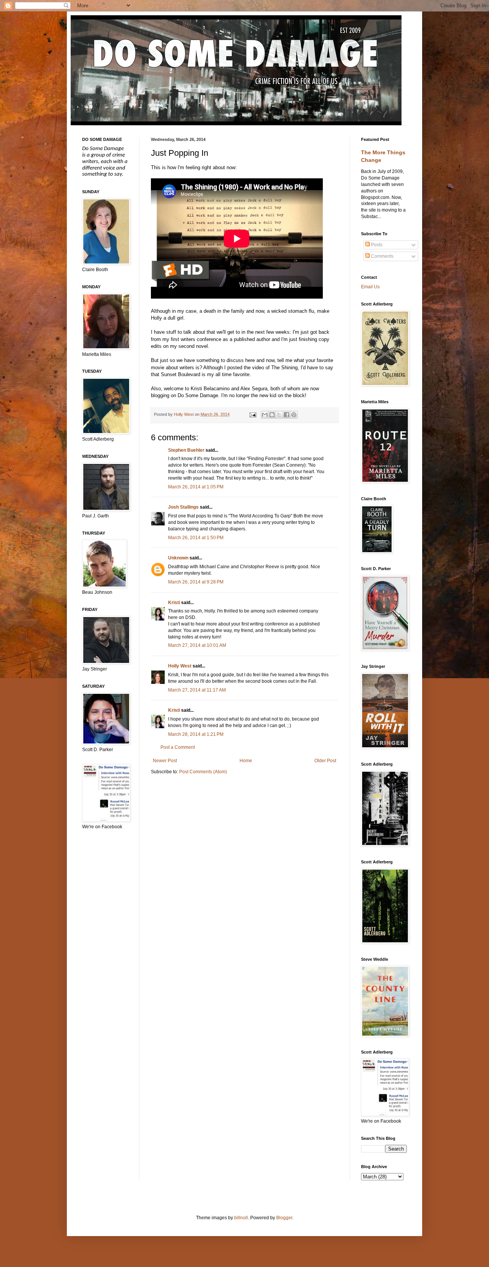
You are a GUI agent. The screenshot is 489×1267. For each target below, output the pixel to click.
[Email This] (265, 415)
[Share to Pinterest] (294, 415)
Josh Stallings (183, 507)
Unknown (178, 558)
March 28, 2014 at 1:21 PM (195, 734)
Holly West (179, 666)
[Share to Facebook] (286, 415)
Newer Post (165, 760)
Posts (376, 244)
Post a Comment (177, 747)
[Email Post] (252, 414)
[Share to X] (279, 415)
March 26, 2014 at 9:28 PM (195, 582)
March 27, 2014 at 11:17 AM (197, 690)
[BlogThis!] (272, 415)
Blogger (284, 1217)
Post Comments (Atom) (203, 771)
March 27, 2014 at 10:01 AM (197, 645)
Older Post (325, 760)
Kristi (174, 602)
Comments (381, 256)
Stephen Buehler (186, 450)
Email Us (370, 286)
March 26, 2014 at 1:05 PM (195, 487)
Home (246, 760)
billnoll (241, 1217)
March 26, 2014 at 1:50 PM (195, 537)
